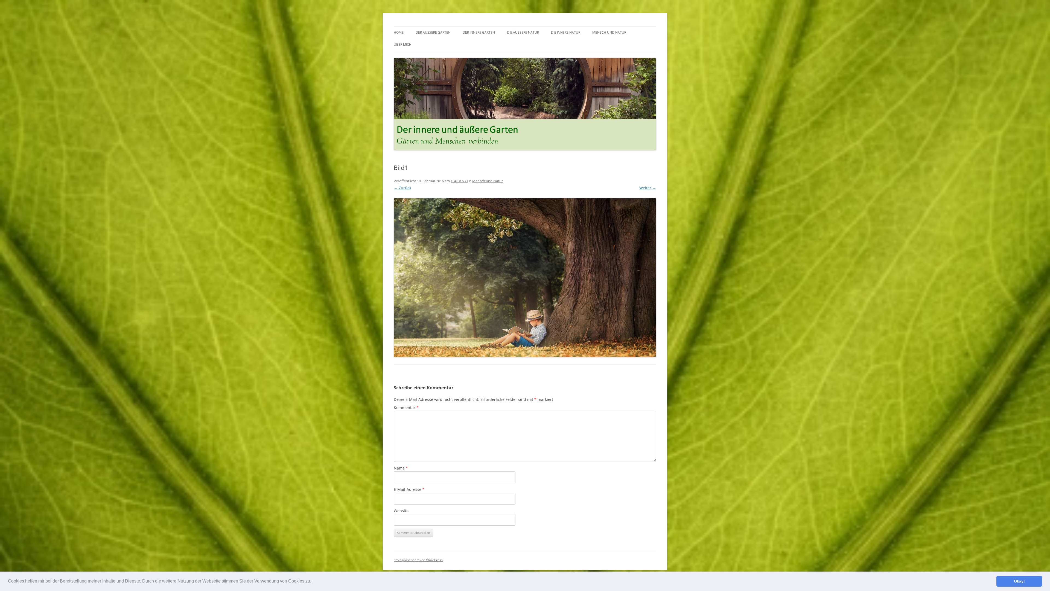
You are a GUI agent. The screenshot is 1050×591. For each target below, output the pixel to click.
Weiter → (647, 187)
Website (401, 510)
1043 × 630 (459, 180)
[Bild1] (525, 277)
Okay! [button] (1019, 581)
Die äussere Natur (523, 32)
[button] (313, 582)
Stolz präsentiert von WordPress (418, 560)
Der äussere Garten (433, 32)
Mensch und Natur (609, 32)
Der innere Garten (479, 32)
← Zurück (402, 187)
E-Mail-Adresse (409, 489)
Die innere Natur (565, 32)
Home (399, 32)
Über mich (403, 44)
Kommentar (406, 407)
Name (401, 468)
